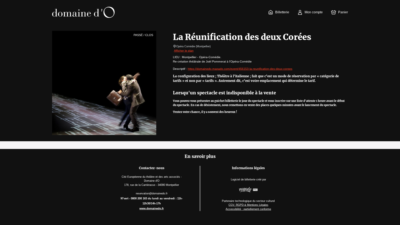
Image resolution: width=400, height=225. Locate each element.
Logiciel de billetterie (243, 179)
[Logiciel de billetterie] (248, 190)
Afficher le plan (184, 50)
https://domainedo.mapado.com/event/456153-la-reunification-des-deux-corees (240, 68)
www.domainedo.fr (151, 208)
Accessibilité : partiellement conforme (248, 209)
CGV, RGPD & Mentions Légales (248, 204)
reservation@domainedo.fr (152, 193)
